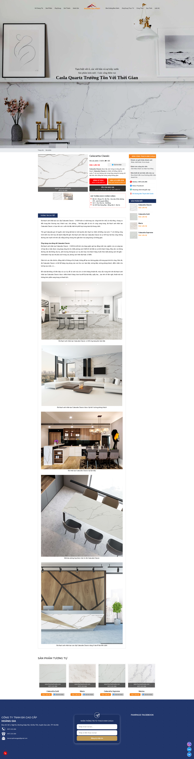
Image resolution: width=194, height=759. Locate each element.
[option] (97, 74)
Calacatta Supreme (145, 232)
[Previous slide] (41, 173)
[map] (189, 744)
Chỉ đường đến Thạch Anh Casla (142, 193)
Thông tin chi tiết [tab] (48, 215)
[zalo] (189, 749)
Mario (140, 223)
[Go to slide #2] (68, 196)
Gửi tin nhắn (59, 694)
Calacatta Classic (145, 205)
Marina (141, 691)
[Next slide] (85, 173)
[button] (37, 681)
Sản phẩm (48, 150)
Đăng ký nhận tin (97, 738)
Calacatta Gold (144, 214)
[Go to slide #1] (58, 196)
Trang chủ (41, 150)
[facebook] (189, 754)
